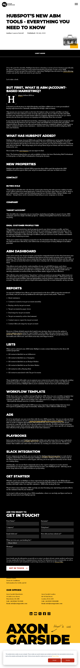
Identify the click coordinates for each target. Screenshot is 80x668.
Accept (54, 660)
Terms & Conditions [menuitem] (13, 580)
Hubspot (20, 95)
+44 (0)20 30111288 (51, 601)
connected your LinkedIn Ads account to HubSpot (46, 421)
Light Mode (40, 53)
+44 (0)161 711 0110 (16, 601)
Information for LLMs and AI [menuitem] (16, 583)
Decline (68, 660)
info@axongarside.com (19, 603)
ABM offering (68, 71)
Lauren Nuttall (18, 33)
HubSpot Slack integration (51, 456)
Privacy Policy (55, 656)
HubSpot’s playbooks (31, 440)
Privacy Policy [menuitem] (11, 578)
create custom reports (14, 333)
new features (23, 151)
